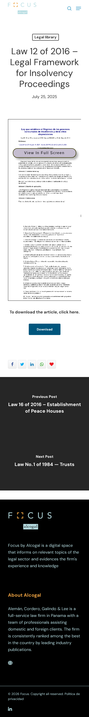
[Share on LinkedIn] (32, 364)
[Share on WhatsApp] (41, 364)
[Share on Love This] (51, 364)
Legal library (45, 37)
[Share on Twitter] (22, 364)
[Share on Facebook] (12, 364)
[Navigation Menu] (78, 8)
